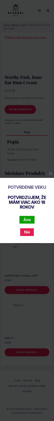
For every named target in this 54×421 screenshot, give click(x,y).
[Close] (50, 173)
